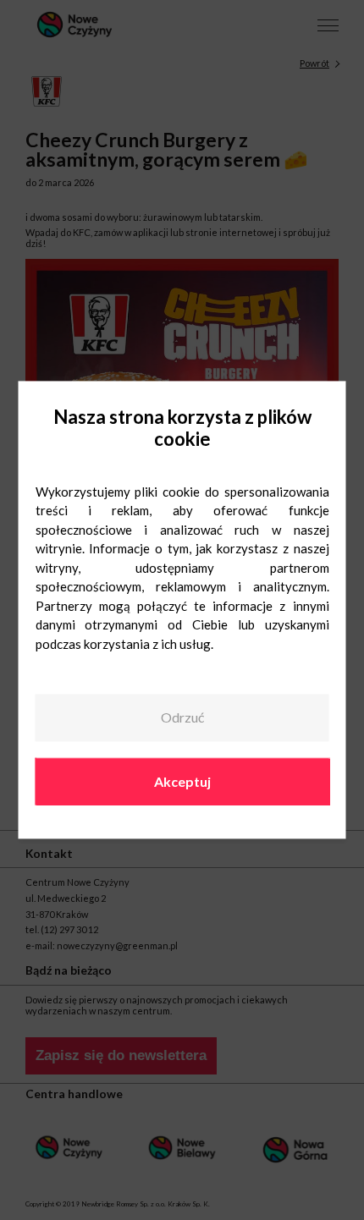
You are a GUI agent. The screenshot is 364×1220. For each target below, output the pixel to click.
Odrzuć (182, 717)
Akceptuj (182, 781)
